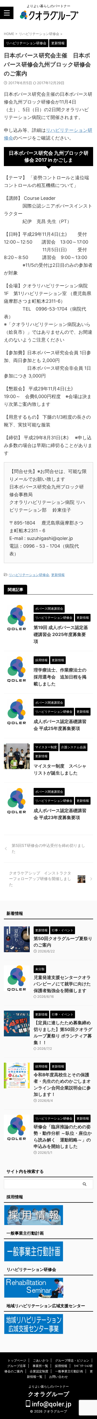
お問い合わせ (58, 1377)
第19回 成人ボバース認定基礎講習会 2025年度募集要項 (61, 634)
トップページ (17, 1360)
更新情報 (58, 575)
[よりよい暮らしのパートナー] (48, 18)
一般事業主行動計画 (69, 1371)
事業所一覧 (40, 1366)
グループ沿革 (16, 1366)
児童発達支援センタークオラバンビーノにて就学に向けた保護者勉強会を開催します (62, 984)
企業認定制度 (39, 1371)
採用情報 (61, 1366)
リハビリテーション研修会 (29, 575)
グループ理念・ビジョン (72, 1360)
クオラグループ (48, 1394)
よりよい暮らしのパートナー (48, 1386)
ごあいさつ (40, 1360)
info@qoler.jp (50, 1404)
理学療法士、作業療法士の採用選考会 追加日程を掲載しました (60, 676)
